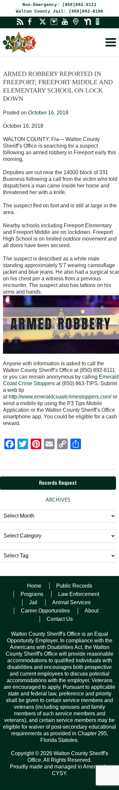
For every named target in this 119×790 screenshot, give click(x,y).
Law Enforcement (78, 594)
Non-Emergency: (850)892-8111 (59, 4)
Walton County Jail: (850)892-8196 (59, 11)
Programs (31, 594)
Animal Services (71, 602)
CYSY (59, 773)
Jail (33, 602)
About (92, 610)
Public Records (74, 586)
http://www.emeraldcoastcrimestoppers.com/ (60, 396)
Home (34, 586)
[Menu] (110, 42)
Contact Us (60, 619)
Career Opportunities (45, 610)
